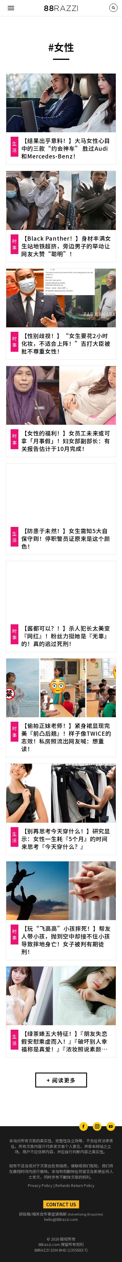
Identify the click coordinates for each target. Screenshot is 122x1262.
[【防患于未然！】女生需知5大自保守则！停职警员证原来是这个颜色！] (61, 492)
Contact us (61, 1204)
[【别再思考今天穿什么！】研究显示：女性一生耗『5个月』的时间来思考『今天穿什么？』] (61, 793)
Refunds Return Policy (74, 1185)
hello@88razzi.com (61, 1219)
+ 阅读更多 (61, 1080)
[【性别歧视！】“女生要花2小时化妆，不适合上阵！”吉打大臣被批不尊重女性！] (61, 298)
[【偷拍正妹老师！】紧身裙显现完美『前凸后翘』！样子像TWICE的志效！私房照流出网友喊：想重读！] (61, 688)
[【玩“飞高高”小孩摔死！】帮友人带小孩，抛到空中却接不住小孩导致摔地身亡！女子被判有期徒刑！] (61, 890)
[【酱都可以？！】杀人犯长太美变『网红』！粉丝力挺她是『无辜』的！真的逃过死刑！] (61, 590)
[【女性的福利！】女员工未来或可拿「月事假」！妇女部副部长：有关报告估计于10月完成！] (61, 395)
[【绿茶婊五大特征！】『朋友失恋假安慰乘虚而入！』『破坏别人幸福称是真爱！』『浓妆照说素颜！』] (61, 996)
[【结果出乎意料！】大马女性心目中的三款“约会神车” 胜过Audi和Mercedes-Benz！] (61, 103)
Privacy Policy (40, 1185)
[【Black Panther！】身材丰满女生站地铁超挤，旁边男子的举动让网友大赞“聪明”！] (61, 200)
